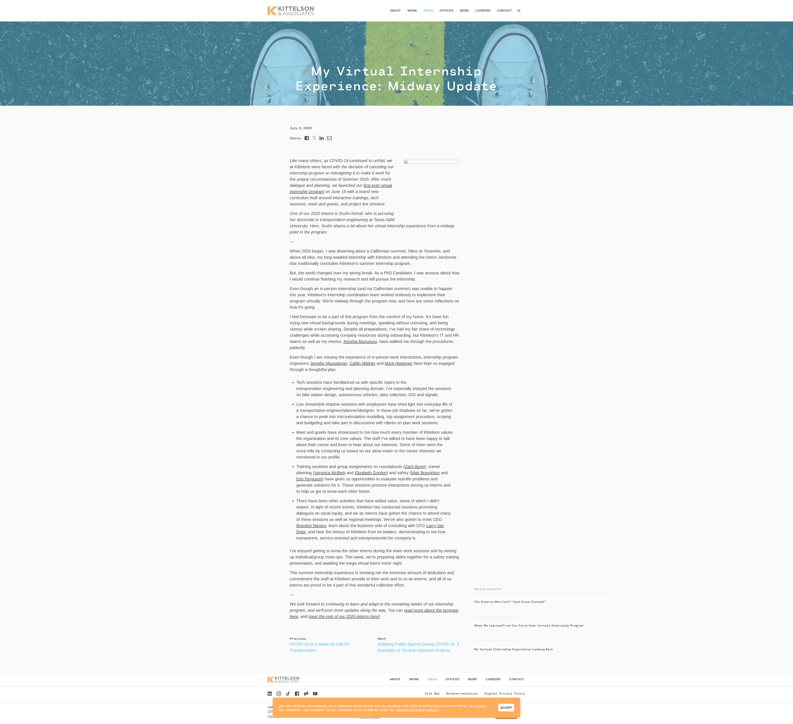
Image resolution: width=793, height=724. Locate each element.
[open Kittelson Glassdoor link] (306, 694)
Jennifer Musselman (328, 363)
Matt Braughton (425, 472)
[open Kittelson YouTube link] (315, 694)
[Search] (519, 11)
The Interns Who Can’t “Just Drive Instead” (510, 601)
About (395, 10)
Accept (506, 707)
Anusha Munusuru (360, 341)
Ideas (428, 10)
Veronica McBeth (329, 472)
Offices (446, 10)
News (464, 10)
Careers (483, 10)
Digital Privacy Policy (504, 693)
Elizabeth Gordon (371, 472)
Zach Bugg (415, 466)
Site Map (432, 693)
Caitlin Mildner (362, 363)
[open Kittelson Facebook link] (296, 693)
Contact (504, 10)
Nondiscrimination (462, 693)
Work (412, 10)
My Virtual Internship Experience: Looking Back (513, 649)
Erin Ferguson (309, 479)
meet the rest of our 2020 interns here (344, 616)
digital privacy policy (417, 710)
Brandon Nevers (311, 525)
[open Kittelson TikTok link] (288, 694)
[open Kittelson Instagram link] (279, 694)
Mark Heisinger (398, 363)
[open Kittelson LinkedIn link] (270, 694)
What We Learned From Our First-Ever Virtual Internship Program (528, 625)
